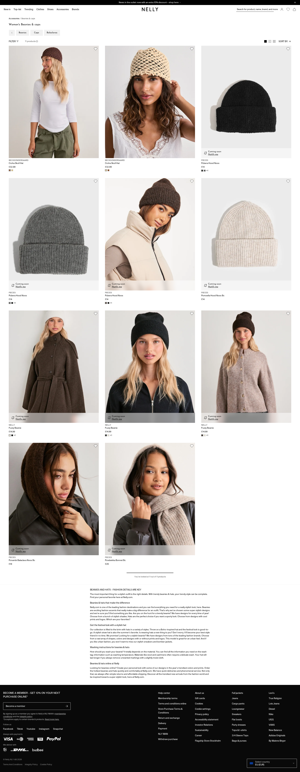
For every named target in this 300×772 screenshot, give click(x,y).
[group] (270, 41)
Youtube (31, 729)
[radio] (265, 41)
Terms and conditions (12, 764)
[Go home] (150, 9)
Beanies (22, 33)
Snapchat (58, 729)
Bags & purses (239, 740)
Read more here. (52, 719)
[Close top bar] (295, 2)
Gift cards (200, 698)
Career (198, 735)
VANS (272, 724)
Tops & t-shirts (239, 730)
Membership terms (167, 698)
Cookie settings (202, 709)
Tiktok (20, 729)
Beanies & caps (28, 18)
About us (199, 693)
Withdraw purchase (168, 739)
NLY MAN (163, 734)
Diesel (272, 709)
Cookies (199, 703)
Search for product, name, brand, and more (255, 9)
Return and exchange (169, 718)
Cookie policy (46, 764)
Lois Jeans (274, 703)
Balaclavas (52, 33)
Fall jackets (237, 693)
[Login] (282, 9)
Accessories (14, 18)
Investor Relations (204, 724)
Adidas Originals (277, 735)
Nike (271, 714)
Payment (162, 728)
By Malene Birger (277, 740)
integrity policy (26, 716)
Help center (164, 693)
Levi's (271, 693)
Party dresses (239, 724)
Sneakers (236, 714)
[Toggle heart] (96, 49)
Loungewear (238, 709)
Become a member (15, 706)
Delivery (162, 723)
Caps (36, 33)
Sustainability (201, 730)
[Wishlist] (288, 9)
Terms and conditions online (172, 703)
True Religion (275, 698)
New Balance (275, 730)
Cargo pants (238, 703)
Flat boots (237, 719)
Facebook (8, 729)
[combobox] (285, 41)
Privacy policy (202, 714)
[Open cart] (294, 9)
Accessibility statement (206, 719)
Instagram (44, 729)
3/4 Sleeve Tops (240, 735)
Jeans (235, 698)
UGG (271, 719)
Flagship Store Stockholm (208, 740)
